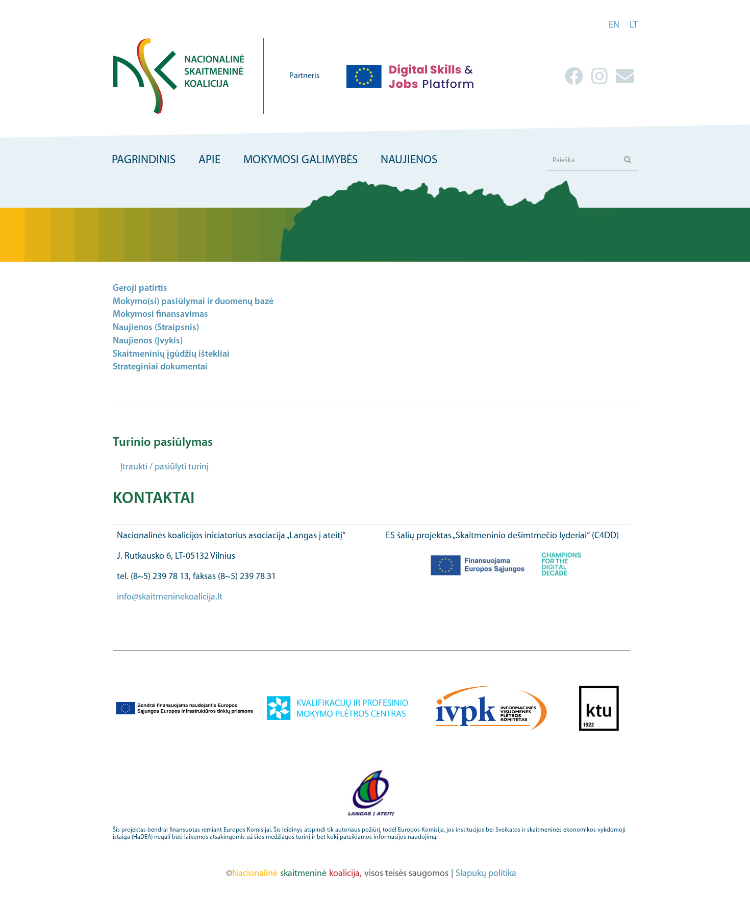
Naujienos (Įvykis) (148, 341)
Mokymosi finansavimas (160, 314)
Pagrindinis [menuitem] (144, 160)
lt (634, 25)
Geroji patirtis (140, 288)
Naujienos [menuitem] (409, 160)
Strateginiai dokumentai (160, 367)
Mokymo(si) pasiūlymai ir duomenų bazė (193, 302)
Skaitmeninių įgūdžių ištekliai (171, 354)
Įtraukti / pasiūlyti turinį (164, 467)
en (614, 25)
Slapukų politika (486, 874)
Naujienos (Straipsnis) (156, 328)
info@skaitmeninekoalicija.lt (169, 597)
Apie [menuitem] (209, 160)
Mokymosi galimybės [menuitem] (300, 160)
